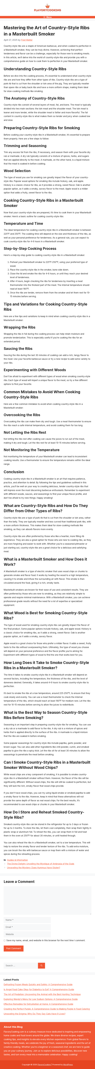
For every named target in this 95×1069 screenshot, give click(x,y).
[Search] (41, 966)
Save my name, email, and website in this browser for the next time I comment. (45, 940)
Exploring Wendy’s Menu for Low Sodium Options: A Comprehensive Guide (41, 999)
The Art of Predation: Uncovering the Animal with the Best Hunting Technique (42, 994)
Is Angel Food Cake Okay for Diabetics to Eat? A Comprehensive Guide (39, 989)
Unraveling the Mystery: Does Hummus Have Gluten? (33, 867)
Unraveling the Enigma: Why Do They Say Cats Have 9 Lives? (34, 1014)
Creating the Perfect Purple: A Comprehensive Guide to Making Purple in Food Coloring (47, 1009)
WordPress (68, 1064)
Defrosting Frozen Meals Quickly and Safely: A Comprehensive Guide (38, 984)
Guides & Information (17, 860)
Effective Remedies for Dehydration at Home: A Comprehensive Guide (38, 1004)
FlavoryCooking (44, 1064)
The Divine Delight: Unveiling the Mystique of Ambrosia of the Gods (40, 864)
